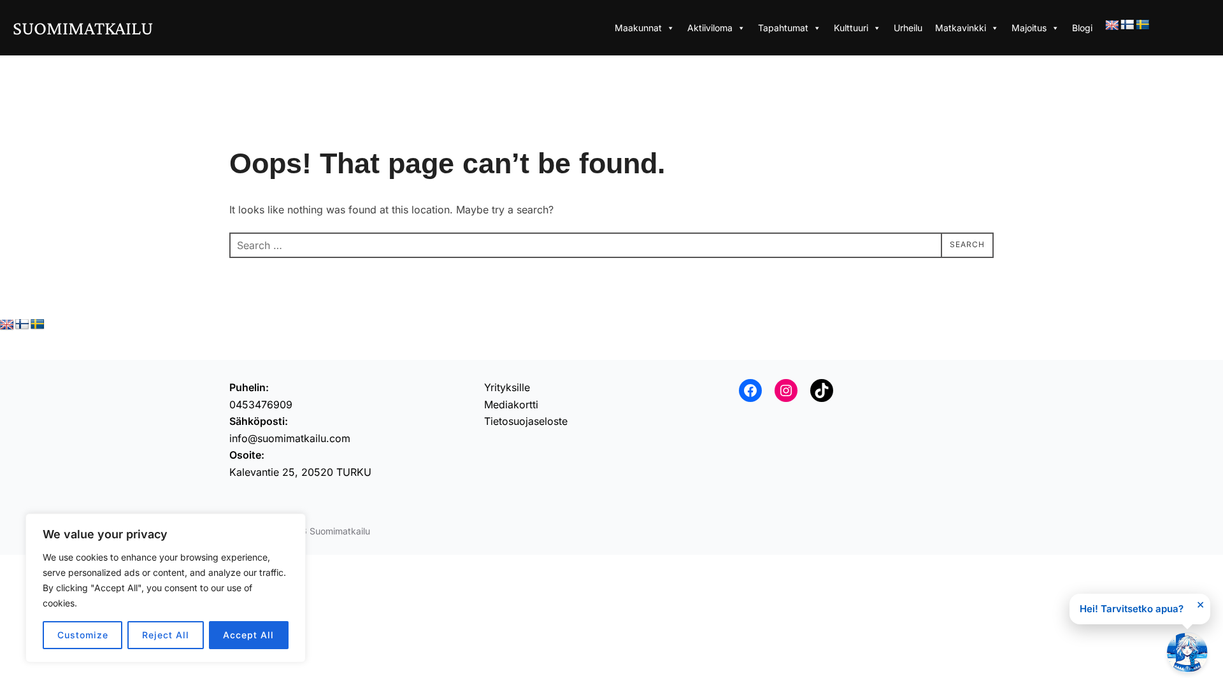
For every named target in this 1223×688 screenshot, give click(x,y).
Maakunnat (638, 27)
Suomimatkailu (83, 27)
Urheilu (908, 27)
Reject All (165, 634)
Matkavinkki (960, 27)
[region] (165, 588)
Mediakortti (511, 404)
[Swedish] (1143, 25)
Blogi (1082, 27)
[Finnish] (1127, 25)
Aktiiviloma (710, 27)
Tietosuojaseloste (526, 421)
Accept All (248, 634)
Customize (82, 634)
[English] (1112, 26)
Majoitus (1029, 27)
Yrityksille (507, 387)
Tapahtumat (783, 27)
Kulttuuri (851, 27)
